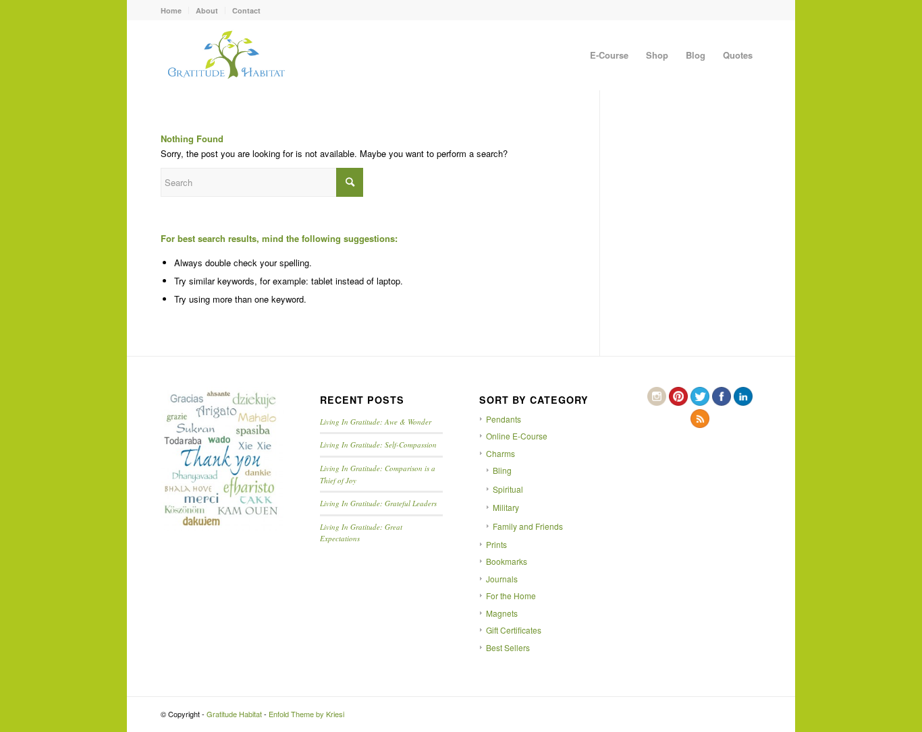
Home (171, 10)
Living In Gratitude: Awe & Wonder (375, 422)
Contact (246, 10)
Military (506, 507)
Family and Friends (528, 526)
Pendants (503, 419)
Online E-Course (516, 435)
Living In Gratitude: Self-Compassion (378, 444)
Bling (502, 470)
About (207, 10)
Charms (500, 453)
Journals (502, 578)
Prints (496, 544)
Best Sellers (508, 647)
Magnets (502, 613)
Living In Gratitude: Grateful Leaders (378, 503)
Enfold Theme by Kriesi (306, 713)
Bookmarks (506, 561)
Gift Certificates (513, 630)
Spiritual (508, 489)
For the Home (511, 595)
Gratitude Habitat (234, 713)
